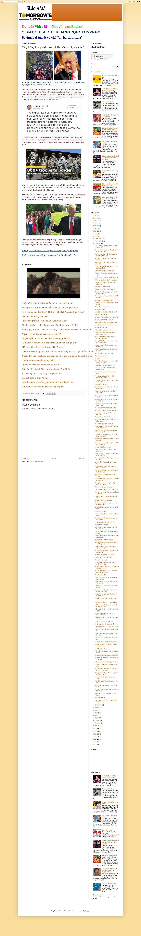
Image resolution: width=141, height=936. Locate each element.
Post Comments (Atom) (37, 461)
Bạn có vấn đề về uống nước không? (106, 322)
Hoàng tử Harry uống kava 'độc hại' (105, 555)
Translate (106, 59)
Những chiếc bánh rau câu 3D (104, 540)
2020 (95, 231)
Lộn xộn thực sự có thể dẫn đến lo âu (106, 325)
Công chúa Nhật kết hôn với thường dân (107, 317)
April (96, 718)
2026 (95, 215)
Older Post (81, 458)
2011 (95, 744)
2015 (95, 734)
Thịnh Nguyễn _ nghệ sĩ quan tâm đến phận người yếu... (106, 454)
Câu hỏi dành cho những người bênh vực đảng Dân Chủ (106, 254)
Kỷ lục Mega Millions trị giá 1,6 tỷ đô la (106, 642)
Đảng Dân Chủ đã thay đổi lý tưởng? (106, 312)
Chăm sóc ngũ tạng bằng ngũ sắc (105, 487)
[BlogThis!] (49, 393)
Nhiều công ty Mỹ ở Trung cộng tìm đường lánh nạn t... (105, 337)
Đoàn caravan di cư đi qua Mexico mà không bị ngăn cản (106, 590)
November (98, 241)
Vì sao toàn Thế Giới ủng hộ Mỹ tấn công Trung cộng (105, 333)
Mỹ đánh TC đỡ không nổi (102, 287)
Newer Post (26, 458)
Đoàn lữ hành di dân (101, 327)
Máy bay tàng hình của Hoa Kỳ (104, 319)
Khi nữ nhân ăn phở (101, 314)
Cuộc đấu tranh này (101, 511)
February (98, 723)
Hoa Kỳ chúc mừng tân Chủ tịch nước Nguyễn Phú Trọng (106, 571)
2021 (95, 228)
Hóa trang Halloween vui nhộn (104, 424)
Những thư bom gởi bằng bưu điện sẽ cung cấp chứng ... (106, 483)
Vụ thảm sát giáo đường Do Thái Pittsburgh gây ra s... (104, 376)
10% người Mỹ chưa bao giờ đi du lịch (106, 662)
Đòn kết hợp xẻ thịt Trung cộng (104, 353)
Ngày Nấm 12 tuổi (100, 309)
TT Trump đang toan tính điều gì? (105, 522)
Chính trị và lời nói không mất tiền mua (106, 277)
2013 (95, 739)
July (96, 710)
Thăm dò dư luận (107, 830)
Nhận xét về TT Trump (101, 525)
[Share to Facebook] (53, 393)
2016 (95, 731)
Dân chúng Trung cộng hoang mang (105, 410)
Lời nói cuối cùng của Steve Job (104, 270)
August (97, 707)
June (96, 713)
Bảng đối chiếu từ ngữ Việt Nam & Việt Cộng (110, 184)
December (98, 238)
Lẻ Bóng (97, 358)
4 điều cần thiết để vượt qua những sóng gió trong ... (105, 547)
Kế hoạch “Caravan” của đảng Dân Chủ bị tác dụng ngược (107, 471)
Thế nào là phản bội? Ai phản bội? (105, 365)
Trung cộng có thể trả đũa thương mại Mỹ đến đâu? (109, 129)
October (97, 243)
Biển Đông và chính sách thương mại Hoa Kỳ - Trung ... (106, 528)
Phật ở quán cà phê (101, 356)
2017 (95, 729)
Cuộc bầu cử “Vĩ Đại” (101, 384)
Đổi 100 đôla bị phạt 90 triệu (103, 500)
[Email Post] (43, 393)
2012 (95, 742)
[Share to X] (51, 393)
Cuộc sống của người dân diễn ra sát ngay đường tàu (106, 435)
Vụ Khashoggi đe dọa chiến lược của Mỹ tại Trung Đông (106, 669)
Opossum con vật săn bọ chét (103, 300)
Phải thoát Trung (100, 697)
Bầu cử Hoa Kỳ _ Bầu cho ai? (103, 307)
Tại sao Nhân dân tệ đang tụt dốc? (105, 289)
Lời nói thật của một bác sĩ (102, 330)
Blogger (87, 911)
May (96, 715)
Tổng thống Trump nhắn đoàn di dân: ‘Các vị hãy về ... (106, 431)
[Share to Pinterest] (55, 393)
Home (54, 458)
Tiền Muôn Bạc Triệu (101, 575)
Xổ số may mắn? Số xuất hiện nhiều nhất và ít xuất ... (105, 563)
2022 (95, 226)
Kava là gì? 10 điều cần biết (103, 557)
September (98, 705)
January (97, 725)
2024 (95, 221)
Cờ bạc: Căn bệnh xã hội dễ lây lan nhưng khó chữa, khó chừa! (110, 157)
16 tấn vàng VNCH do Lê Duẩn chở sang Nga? (109, 198)
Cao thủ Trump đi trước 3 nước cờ (105, 417)
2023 (95, 223)
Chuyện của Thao (100, 648)
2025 (95, 218)
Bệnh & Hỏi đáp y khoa (109, 883)
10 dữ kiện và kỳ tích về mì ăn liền (105, 624)
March (97, 720)
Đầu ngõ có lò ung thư (101, 560)
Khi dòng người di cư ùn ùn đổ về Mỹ (106, 602)
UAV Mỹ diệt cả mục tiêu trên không (105, 408)
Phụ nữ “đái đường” (108, 102)
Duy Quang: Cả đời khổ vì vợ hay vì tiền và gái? (110, 89)
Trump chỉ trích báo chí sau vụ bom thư (106, 489)
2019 (95, 233)
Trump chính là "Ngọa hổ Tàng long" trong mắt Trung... (105, 250)
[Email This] (47, 393)
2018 (95, 236)
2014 (95, 736)
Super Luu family (98, 895)
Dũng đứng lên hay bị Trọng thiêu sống (106, 655)
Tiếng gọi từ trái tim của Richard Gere (106, 280)
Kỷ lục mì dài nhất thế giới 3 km (104, 621)
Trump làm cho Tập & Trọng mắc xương (107, 626)
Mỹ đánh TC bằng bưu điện (103, 447)
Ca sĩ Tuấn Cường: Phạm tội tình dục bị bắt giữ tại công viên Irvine (109, 870)
